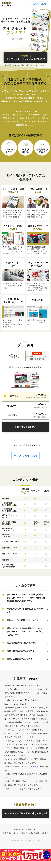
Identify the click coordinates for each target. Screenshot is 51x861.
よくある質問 (34, 833)
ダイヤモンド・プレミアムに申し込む (25, 57)
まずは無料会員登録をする (25, 445)
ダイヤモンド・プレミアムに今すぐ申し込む (25, 813)
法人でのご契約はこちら (25, 455)
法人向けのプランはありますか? (21, 643)
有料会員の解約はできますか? (20, 651)
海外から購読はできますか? (19, 659)
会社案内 (44, 833)
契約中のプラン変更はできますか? (22, 620)
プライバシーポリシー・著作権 (15, 833)
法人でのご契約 (39, 4)
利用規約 (32, 766)
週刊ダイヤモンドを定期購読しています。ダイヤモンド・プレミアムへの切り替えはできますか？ (26, 631)
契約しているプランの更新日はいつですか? (25, 610)
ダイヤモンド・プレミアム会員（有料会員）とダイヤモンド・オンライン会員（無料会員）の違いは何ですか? (26, 597)
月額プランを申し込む (25, 427)
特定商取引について (30, 830)
